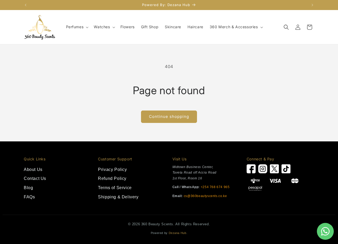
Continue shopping (169, 116)
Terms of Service (115, 187)
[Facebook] (251, 170)
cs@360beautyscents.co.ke (205, 196)
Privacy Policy (112, 169)
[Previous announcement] (25, 5)
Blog (28, 187)
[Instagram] (262, 170)
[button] (77, 26)
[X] (274, 170)
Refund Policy (112, 178)
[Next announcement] (312, 5)
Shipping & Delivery (118, 197)
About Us (33, 169)
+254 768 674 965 (215, 187)
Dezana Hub (177, 233)
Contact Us (35, 178)
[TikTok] (285, 170)
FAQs (29, 197)
